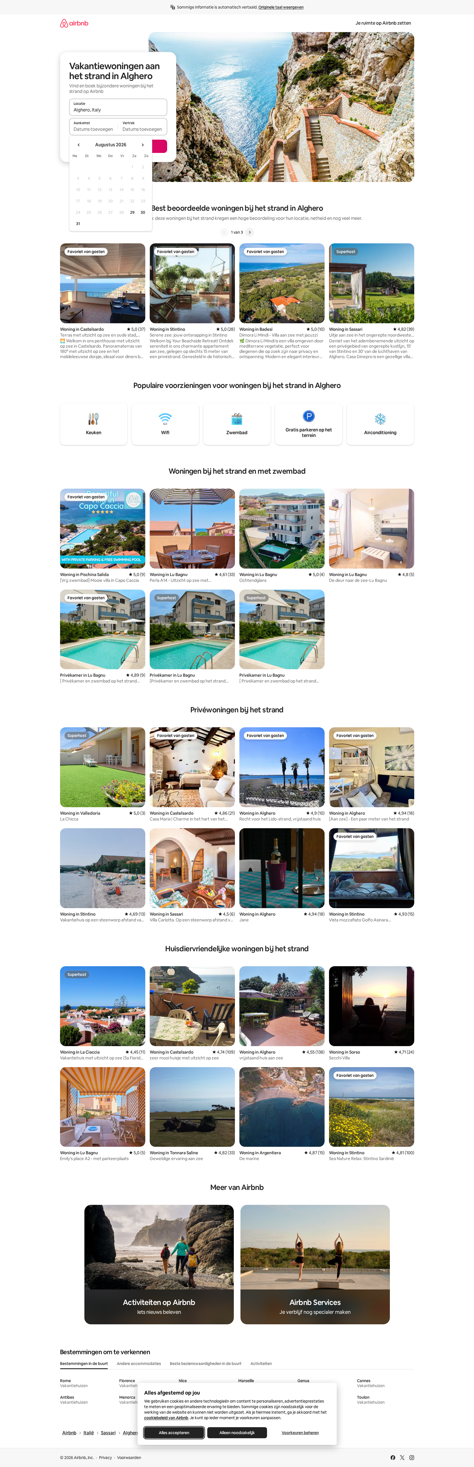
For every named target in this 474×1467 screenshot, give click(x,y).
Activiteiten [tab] (261, 1363)
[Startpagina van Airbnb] (74, 23)
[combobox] (118, 109)
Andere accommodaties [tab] (139, 1363)
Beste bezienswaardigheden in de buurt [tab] (206, 1363)
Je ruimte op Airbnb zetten (383, 23)
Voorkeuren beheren (300, 1432)
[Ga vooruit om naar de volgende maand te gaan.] (142, 145)
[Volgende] (249, 232)
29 (132, 212)
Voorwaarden (129, 1457)
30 (143, 212)
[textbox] (94, 129)
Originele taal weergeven (281, 7)
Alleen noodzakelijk (237, 1432)
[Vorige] (224, 232)
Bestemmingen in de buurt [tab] (84, 1363)
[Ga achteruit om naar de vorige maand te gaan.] (79, 145)
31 (78, 223)
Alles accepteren (174, 1432)
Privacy (105, 1457)
